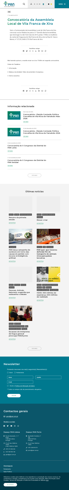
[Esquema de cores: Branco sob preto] (48, 4)
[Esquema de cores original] (43, 4)
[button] (62, 4)
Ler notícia (12, 222)
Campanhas (12, 247)
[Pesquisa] (24, 4)
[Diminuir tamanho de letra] (34, 4)
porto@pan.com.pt (33, 450)
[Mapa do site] (31, 4)
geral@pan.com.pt (12, 416)
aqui (47, 480)
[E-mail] (20, 382)
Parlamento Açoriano (25, 214)
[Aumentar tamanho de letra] (39, 4)
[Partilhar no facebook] (23, 51)
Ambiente (39, 217)
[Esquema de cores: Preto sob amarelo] (51, 4)
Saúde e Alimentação (43, 290)
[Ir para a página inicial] (9, 4)
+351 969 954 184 (10, 451)
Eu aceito (10, 484)
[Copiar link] (45, 51)
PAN (9, 12)
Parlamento (50, 247)
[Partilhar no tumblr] (33, 51)
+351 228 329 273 (32, 447)
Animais (39, 247)
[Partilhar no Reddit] (39, 51)
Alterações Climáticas (48, 214)
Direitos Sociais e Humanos (50, 285)
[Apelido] (48, 377)
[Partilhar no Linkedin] (35, 51)
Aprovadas (17, 323)
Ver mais (25, 121)
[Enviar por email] (42, 51)
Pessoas (11, 287)
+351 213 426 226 (10, 449)
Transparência (54, 290)
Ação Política (8, 471)
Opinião (17, 214)
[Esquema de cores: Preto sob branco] (46, 4)
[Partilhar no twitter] (26, 51)
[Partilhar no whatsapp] (30, 51)
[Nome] (21, 377)
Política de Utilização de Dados (25, 386)
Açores (11, 214)
